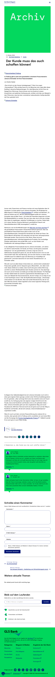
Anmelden (46, 602)
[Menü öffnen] (50, 2)
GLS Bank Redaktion (14, 57)
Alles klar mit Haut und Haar (38, 227)
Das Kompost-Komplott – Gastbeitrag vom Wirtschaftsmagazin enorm (29, 569)
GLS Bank (30, 638)
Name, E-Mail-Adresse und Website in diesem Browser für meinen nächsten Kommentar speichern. (28, 546)
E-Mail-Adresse (10, 533)
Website (8, 539)
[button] (3, 674)
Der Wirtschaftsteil (12, 563)
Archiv (24, 57)
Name (8, 526)
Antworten (9, 466)
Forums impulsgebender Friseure (28, 418)
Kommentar (9, 509)
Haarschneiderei (26, 212)
